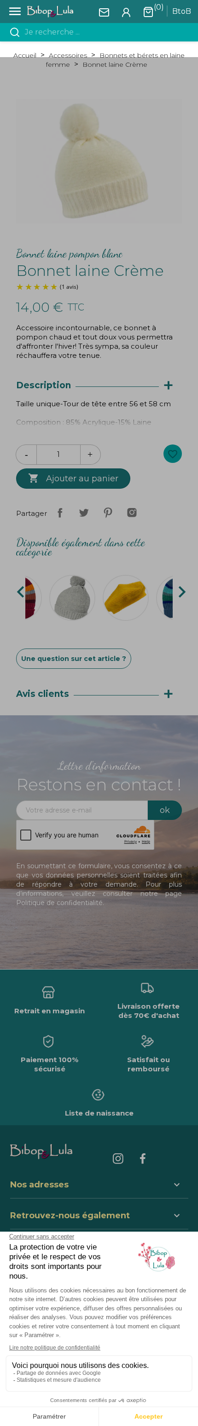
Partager (60, 512)
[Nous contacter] (104, 11)
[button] (99, 1216)
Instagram (131, 512)
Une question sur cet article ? (73, 659)
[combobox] (104, 32)
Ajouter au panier (73, 478)
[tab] (99, 386)
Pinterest (108, 512)
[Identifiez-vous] (126, 11)
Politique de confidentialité (59, 903)
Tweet (84, 512)
